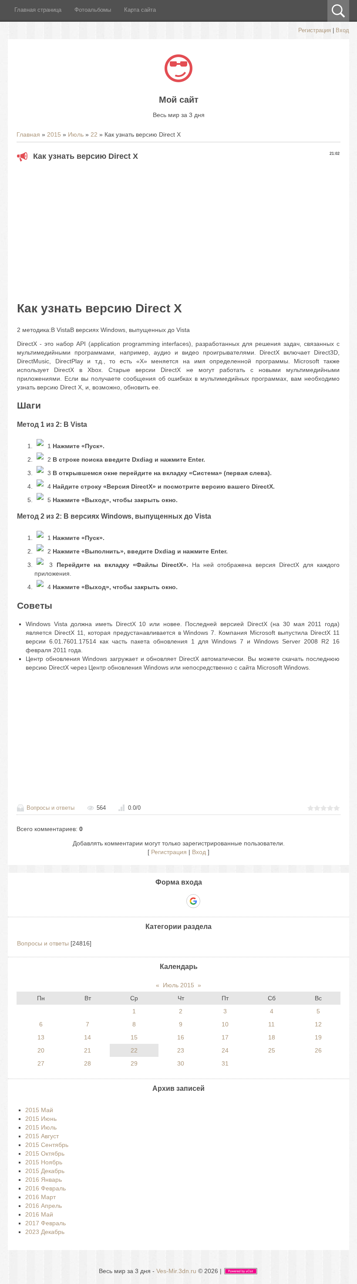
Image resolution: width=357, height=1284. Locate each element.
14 (87, 1037)
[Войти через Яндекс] (178, 901)
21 (87, 1050)
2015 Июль (41, 1127)
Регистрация (314, 30)
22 (94, 134)
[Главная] (178, 80)
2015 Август (42, 1136)
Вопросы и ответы (50, 808)
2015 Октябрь (44, 1153)
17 (225, 1037)
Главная (28, 134)
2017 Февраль (45, 1223)
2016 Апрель (43, 1205)
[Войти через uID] (148, 901)
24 (225, 1050)
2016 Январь (43, 1179)
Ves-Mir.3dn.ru (176, 1270)
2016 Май (39, 1214)
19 (318, 1037)
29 (134, 1063)
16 (180, 1037)
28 (87, 1063)
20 (40, 1050)
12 (318, 1024)
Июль (76, 134)
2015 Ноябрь (43, 1162)
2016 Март (40, 1196)
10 (225, 1024)
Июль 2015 (178, 985)
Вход (342, 30)
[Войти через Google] (193, 901)
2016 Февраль (45, 1188)
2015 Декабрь (44, 1170)
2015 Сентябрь (46, 1144)
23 (180, 1050)
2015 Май (39, 1109)
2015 (54, 134)
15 (134, 1037)
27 (40, 1063)
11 (271, 1024)
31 (225, 1063)
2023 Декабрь (44, 1231)
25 (271, 1050)
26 (318, 1050)
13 (40, 1037)
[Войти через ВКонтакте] (163, 901)
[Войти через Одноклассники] (208, 901)
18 (271, 1037)
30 (180, 1063)
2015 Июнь (41, 1118)
